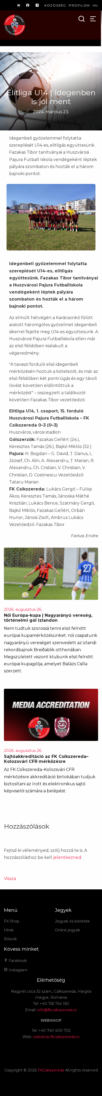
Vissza (10, 878)
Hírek (9, 930)
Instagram (17, 970)
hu (95, 5)
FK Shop (11, 921)
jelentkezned (67, 857)
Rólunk (10, 939)
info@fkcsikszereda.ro (57, 1010)
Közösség (55, 5)
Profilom (79, 5)
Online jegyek (67, 930)
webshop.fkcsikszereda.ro (56, 1036)
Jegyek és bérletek (72, 921)
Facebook (17, 960)
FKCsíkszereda (51, 1070)
